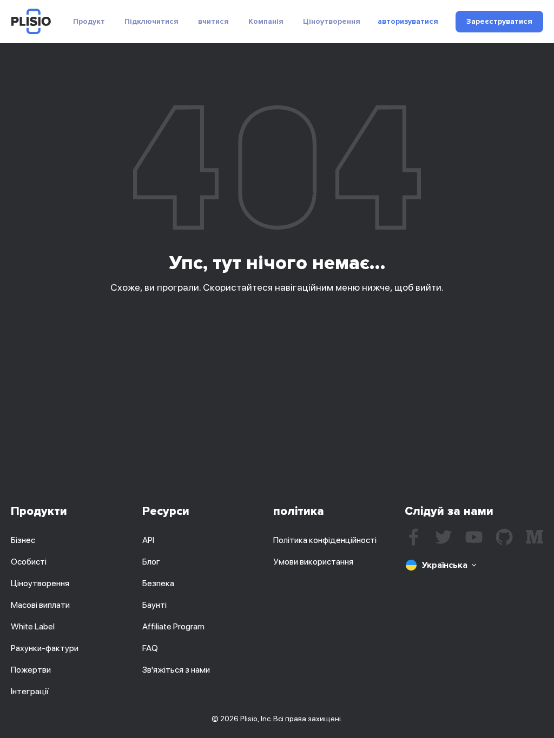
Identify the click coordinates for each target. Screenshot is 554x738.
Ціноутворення (331, 21)
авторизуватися (408, 21)
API (148, 540)
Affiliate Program (173, 626)
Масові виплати (40, 605)
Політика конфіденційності (325, 540)
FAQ (150, 648)
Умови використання (313, 561)
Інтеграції (30, 691)
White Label (33, 626)
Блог (151, 561)
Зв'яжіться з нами (176, 670)
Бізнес (23, 540)
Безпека (158, 583)
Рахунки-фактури (44, 648)
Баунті (154, 605)
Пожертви (31, 670)
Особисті (29, 561)
